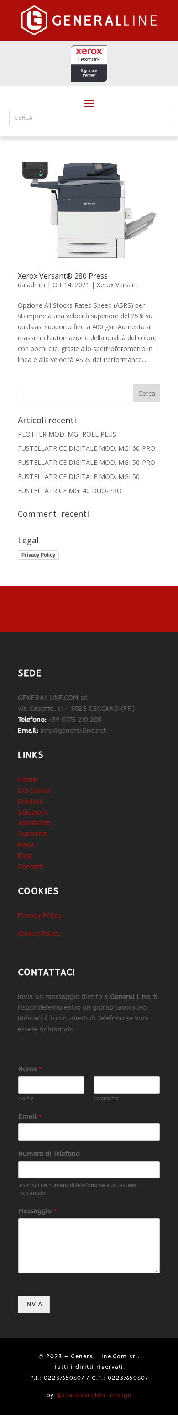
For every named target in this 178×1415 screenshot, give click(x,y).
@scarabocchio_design (94, 1396)
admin (36, 284)
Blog (25, 856)
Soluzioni (32, 813)
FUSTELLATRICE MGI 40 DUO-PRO (70, 490)
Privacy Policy (38, 555)
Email (30, 1117)
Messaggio (37, 1211)
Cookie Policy (39, 934)
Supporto (32, 834)
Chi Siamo (34, 791)
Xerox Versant (117, 284)
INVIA (33, 1304)
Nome (30, 1069)
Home (27, 780)
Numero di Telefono (49, 1154)
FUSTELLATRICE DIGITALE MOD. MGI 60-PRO (86, 448)
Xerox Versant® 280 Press (63, 276)
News (26, 845)
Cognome (106, 1098)
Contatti (30, 867)
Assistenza (34, 823)
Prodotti (30, 802)
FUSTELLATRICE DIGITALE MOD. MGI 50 (79, 476)
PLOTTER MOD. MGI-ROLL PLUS (67, 434)
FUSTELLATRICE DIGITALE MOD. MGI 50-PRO (86, 462)
